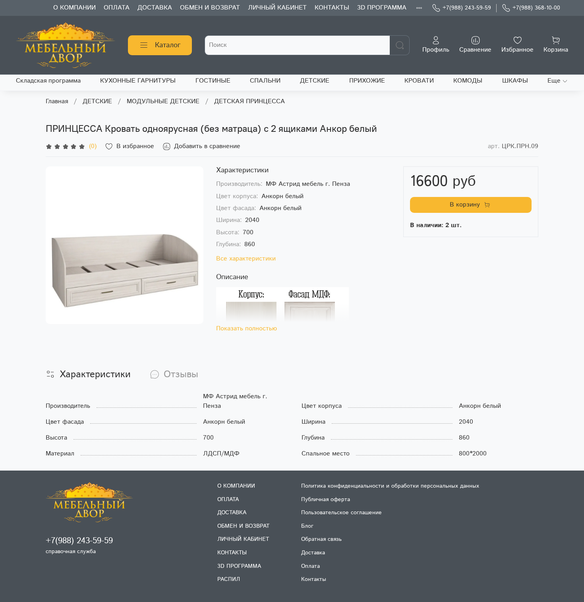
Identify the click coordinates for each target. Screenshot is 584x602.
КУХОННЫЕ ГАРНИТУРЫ (138, 80)
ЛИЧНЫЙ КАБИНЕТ (277, 7)
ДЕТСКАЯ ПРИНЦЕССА (249, 101)
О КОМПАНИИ (74, 7)
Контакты (313, 579)
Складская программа (48, 80)
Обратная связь (321, 539)
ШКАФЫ (515, 80)
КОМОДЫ (467, 80)
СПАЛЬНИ (265, 80)
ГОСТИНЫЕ (212, 80)
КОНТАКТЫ (332, 7)
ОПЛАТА (117, 7)
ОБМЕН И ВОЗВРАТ (210, 7)
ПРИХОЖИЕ (367, 80)
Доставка (313, 553)
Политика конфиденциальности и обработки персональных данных (390, 486)
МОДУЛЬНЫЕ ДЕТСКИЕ (163, 101)
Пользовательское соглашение (341, 513)
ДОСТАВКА (154, 7)
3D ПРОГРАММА (381, 7)
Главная (57, 101)
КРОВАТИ (419, 80)
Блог (307, 526)
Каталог (168, 45)
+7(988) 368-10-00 (536, 8)
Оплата (310, 566)
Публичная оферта (325, 500)
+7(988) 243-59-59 (467, 8)
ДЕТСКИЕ (314, 80)
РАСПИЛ (228, 579)
